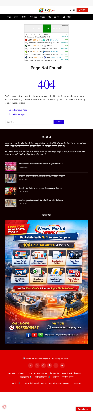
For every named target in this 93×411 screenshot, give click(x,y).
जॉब (49, 17)
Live (47, 28)
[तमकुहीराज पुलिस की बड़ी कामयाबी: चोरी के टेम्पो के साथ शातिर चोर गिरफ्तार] (10, 203)
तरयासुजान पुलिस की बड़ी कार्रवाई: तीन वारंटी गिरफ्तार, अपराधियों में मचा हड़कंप (42, 176)
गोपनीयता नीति (54, 373)
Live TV (82, 10)
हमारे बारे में (11, 373)
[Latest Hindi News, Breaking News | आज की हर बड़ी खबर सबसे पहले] (46, 10)
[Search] (73, 10)
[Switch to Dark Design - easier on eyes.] (69, 10)
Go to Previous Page (18, 109)
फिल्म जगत (33, 17)
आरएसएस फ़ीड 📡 (25, 377)
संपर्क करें (21, 373)
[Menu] (6, 10)
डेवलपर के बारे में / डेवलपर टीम (71, 373)
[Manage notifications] (4, 407)
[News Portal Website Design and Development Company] (10, 191)
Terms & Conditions (37, 373)
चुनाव (9, 17)
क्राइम (16, 17)
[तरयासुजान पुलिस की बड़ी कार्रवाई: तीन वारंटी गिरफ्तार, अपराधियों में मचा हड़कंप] (10, 178)
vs (46, 36)
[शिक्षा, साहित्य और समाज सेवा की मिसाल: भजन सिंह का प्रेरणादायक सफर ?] (10, 166)
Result (56, 28)
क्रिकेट (24, 17)
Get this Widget (65, 25)
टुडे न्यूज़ (56, 17)
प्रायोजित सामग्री (68, 377)
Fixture (36, 28)
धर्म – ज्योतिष (67, 17)
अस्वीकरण (56, 377)
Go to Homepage (16, 114)
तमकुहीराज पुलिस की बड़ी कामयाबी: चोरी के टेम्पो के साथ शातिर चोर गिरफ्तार (41, 200)
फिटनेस (42, 17)
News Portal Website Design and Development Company (41, 188)
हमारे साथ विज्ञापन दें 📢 (42, 377)
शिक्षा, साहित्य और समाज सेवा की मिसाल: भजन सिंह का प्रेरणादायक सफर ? (41, 164)
